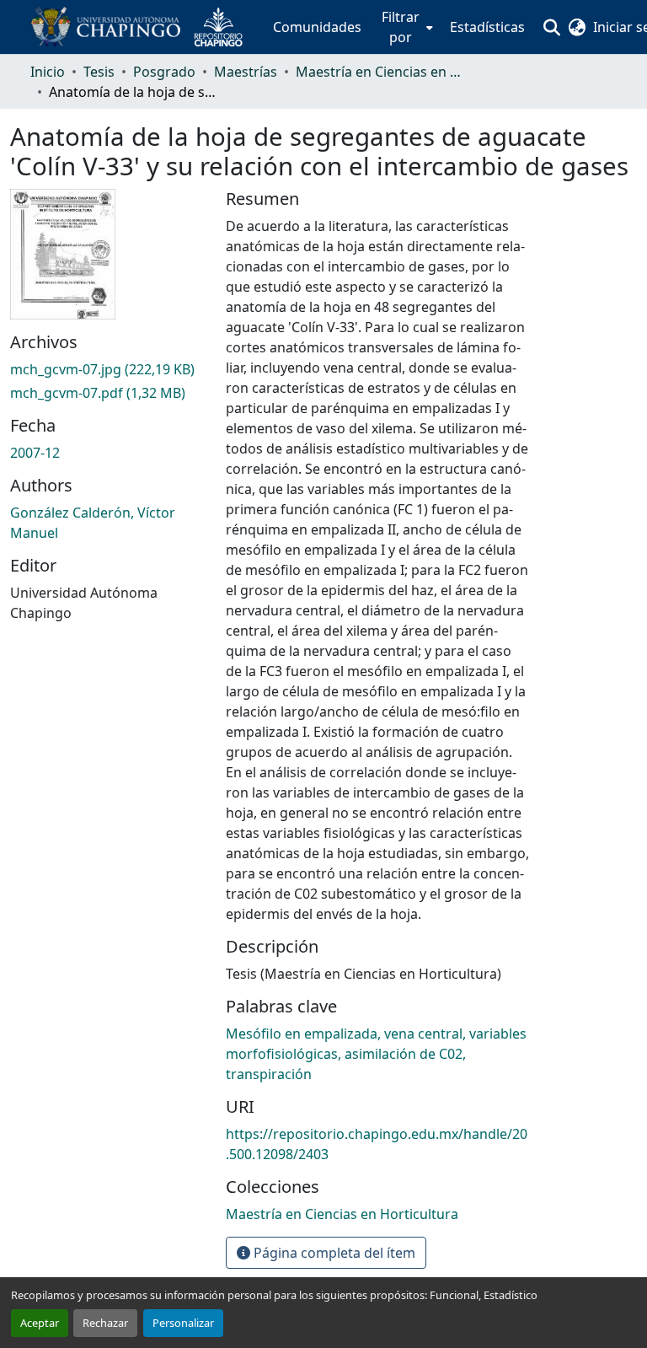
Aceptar (39, 1322)
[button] (143, 27)
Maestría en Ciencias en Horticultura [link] (380, 71)
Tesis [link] (99, 71)
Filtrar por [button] (401, 27)
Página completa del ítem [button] (332, 1252)
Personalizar (183, 1322)
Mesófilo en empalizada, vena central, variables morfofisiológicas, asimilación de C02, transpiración (376, 1053)
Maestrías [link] (245, 71)
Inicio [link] (47, 71)
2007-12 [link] (35, 452)
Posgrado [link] (164, 71)
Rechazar (105, 1322)
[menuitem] (405, 27)
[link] (108, 369)
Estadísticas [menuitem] (487, 27)
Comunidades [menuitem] (317, 27)
